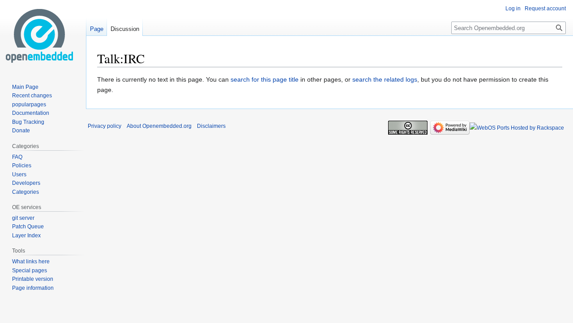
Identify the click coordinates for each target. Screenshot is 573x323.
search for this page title (265, 79)
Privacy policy (104, 126)
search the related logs (384, 79)
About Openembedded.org (159, 126)
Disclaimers (211, 126)
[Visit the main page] (39, 36)
